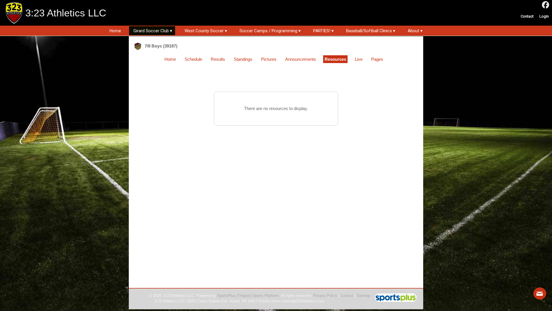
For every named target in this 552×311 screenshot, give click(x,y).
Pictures (269, 59)
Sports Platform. (266, 295)
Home (170, 59)
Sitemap (363, 295)
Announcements (300, 59)
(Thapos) (244, 295)
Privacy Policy (325, 295)
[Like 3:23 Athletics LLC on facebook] (545, 5)
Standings (243, 59)
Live (359, 59)
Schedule (193, 59)
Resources (335, 59)
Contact (346, 295)
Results (218, 59)
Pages (377, 59)
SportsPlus (226, 295)
